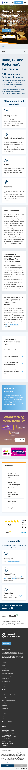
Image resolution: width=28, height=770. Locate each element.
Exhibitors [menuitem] (4, 686)
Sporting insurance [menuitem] (6, 703)
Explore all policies (17, 30)
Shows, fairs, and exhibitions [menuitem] (9, 700)
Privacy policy (4, 762)
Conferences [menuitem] (5, 684)
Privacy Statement (13, 508)
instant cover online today (13, 561)
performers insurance (12, 89)
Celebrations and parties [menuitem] (8, 676)
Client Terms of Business (12, 502)
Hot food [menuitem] (4, 697)
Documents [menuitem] (4, 718)
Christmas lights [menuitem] (5, 678)
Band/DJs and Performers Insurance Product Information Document (14, 485)
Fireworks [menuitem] (4, 692)
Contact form (5, 745)
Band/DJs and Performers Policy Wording (13, 494)
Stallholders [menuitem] (4, 705)
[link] (25, 2)
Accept (7, 765)
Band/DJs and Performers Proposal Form (13, 475)
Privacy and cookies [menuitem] (7, 721)
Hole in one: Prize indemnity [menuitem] (8, 694)
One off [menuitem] (4, 665)
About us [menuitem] (4, 716)
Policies (5, 47)
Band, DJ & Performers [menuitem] (7, 673)
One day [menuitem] (4, 668)
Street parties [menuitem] (5, 708)
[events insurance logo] (6, 2)
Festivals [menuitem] (4, 689)
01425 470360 (7, 739)
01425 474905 (7, 741)
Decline (21, 765)
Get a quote (19, 2)
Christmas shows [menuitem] (6, 681)
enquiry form (20, 596)
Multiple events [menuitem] (5, 670)
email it (14, 578)
